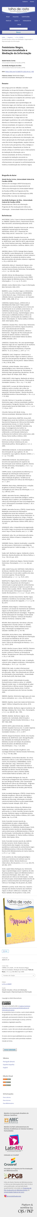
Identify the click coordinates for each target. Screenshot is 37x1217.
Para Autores (7, 1100)
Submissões (26, 17)
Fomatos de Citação (9, 975)
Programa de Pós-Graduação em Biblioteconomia (17, 1189)
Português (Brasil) (9, 1062)
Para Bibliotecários (8, 1103)
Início (3, 37)
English (5, 1067)
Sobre (16, 21)
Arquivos (16, 17)
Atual (8, 17)
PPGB (19, 25)
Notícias (8, 21)
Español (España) (8, 1064)
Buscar (18, 32)
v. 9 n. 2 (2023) (19, 37)
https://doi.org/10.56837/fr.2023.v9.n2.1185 (19, 71)
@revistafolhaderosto (14, 1196)
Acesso (32, 1)
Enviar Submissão (9, 1050)
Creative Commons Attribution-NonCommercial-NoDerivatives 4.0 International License (16, 1008)
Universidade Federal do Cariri (14, 1192)
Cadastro (25, 1)
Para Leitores (7, 1097)
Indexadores (27, 21)
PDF (6, 951)
